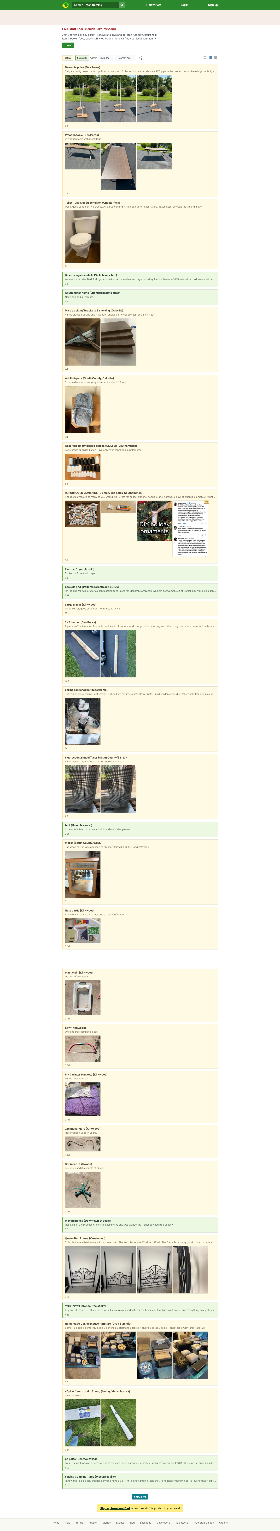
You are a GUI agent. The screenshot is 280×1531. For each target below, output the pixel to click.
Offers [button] (67, 58)
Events (120, 1522)
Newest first (124, 57)
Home (55, 1522)
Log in (184, 4)
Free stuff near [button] (89, 29)
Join (68, 45)
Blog (132, 1522)
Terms (79, 1522)
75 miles (105, 57)
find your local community (140, 38)
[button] (204, 57)
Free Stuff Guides (203, 1522)
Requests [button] (82, 58)
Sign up (213, 4)
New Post (154, 4)
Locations (145, 1522)
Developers (163, 1522)
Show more (140, 1496)
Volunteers (181, 1522)
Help (67, 1522)
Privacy (92, 1522)
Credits (223, 1522)
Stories (106, 1522)
